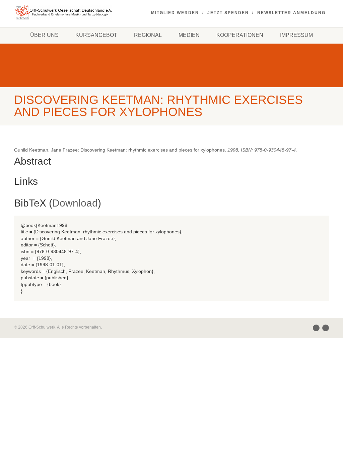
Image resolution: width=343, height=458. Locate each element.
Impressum (296, 35)
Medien (189, 35)
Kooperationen (239, 35)
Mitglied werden (175, 12)
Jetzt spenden (228, 12)
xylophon (210, 150)
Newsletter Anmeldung (291, 12)
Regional (148, 35)
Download (75, 203)
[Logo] (63, 12)
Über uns (44, 35)
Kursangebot (96, 35)
